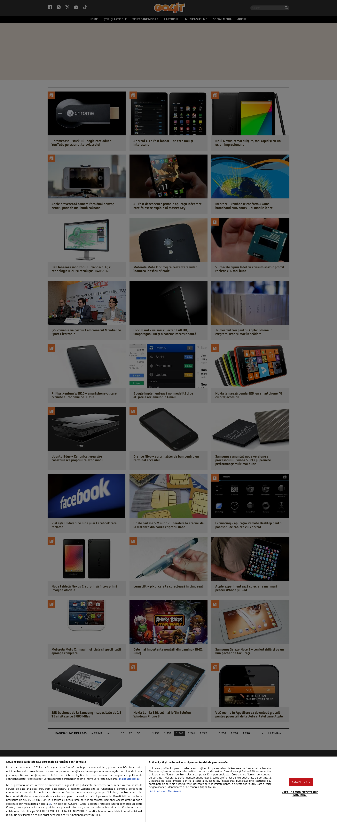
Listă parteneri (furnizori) (165, 791)
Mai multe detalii (129, 779)
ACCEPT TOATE (301, 782)
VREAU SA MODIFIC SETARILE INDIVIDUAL (300, 793)
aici (50, 804)
